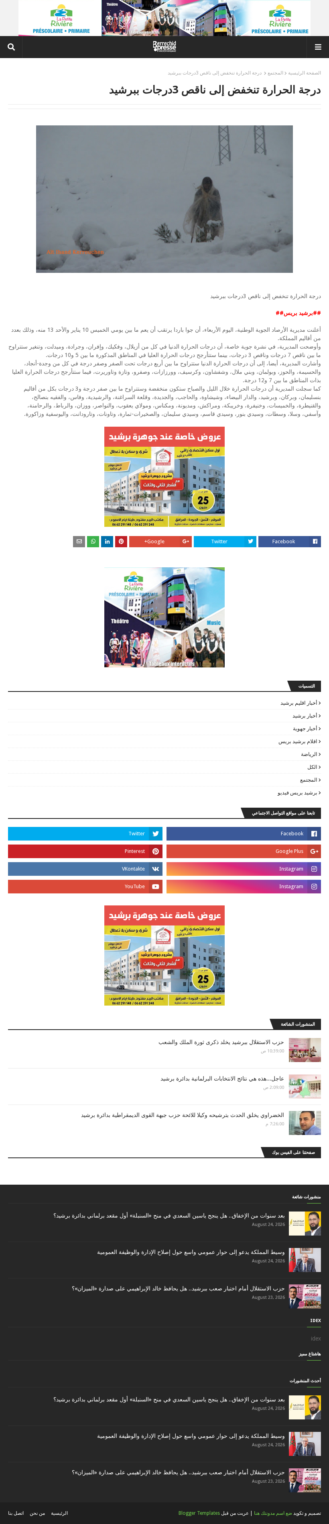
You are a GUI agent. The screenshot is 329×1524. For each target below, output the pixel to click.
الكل (312, 767)
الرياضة (309, 754)
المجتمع (275, 73)
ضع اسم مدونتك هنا (273, 1513)
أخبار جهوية (305, 729)
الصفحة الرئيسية (304, 73)
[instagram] (244, 869)
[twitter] (85, 834)
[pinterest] (85, 851)
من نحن (37, 1513)
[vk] (85, 869)
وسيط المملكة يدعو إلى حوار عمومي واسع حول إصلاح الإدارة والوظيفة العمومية (191, 1252)
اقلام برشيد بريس (297, 741)
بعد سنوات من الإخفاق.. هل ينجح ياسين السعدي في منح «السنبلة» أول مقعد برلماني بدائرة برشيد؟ (169, 1215)
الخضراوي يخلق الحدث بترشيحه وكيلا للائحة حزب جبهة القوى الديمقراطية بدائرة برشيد (182, 1115)
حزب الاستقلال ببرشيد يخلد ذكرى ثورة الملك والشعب (221, 1042)
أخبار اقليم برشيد (298, 703)
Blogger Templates (199, 1513)
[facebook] (244, 834)
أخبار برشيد (304, 716)
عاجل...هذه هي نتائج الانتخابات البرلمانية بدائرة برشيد (222, 1078)
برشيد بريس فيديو (297, 793)
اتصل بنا (16, 1513)
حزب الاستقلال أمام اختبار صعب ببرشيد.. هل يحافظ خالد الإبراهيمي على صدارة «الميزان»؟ (178, 1288)
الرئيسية (59, 1513)
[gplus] (244, 851)
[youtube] (85, 886)
